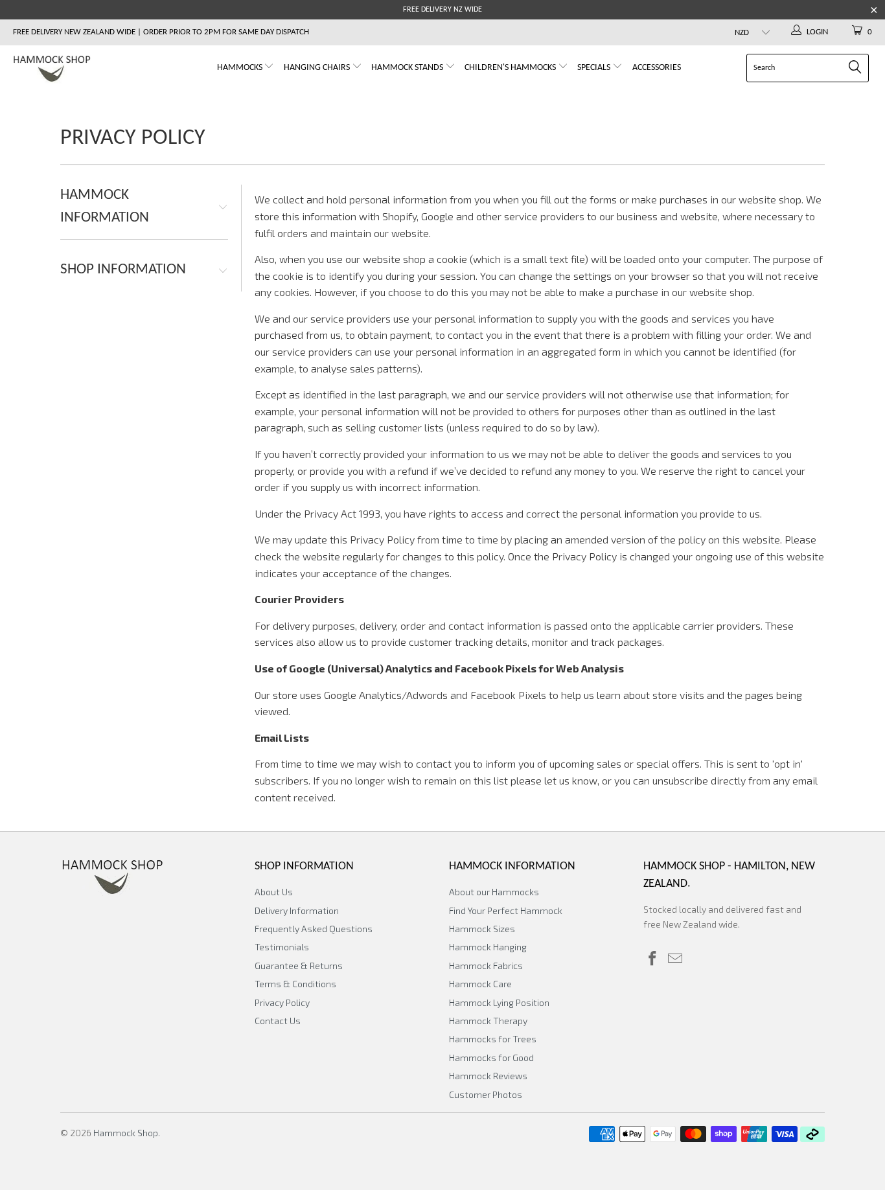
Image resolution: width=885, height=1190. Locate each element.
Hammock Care (480, 983)
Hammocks (240, 68)
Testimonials (282, 946)
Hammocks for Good (491, 1057)
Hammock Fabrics (486, 965)
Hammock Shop (125, 1132)
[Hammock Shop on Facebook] (653, 959)
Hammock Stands (408, 68)
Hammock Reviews (488, 1075)
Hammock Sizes (482, 928)
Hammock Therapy (488, 1020)
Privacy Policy (282, 1002)
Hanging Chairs (317, 68)
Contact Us (278, 1020)
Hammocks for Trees (492, 1038)
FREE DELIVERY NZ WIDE (442, 10)
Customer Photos (485, 1094)
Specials (594, 68)
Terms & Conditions (295, 983)
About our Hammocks (494, 891)
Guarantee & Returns (299, 965)
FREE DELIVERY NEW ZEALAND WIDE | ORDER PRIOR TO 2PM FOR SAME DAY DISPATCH (161, 32)
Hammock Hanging (488, 946)
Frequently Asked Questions (314, 928)
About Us (274, 891)
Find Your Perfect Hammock (505, 910)
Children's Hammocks (511, 68)
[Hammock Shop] (77, 69)
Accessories (656, 68)
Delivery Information (297, 910)
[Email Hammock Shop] (675, 959)
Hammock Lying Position (499, 1002)
